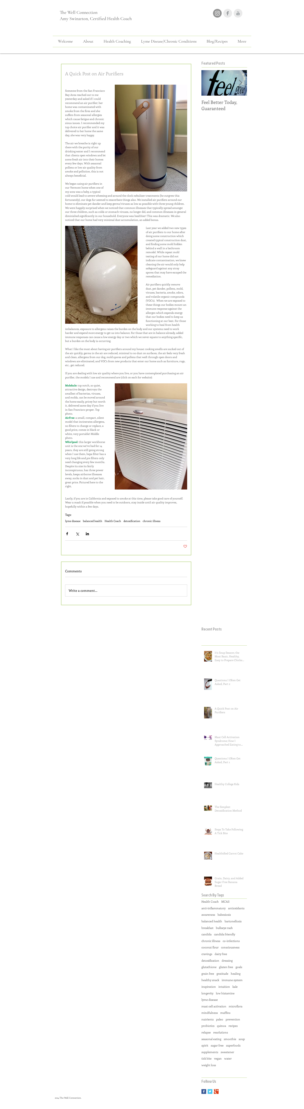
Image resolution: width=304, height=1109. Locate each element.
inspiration (208, 987)
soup (242, 1039)
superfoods (233, 1045)
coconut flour (210, 947)
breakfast (207, 928)
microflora (235, 1006)
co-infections (231, 941)
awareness (208, 915)
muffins (225, 1013)
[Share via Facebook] (67, 534)
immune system (232, 980)
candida (206, 934)
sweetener (227, 1052)
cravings (206, 954)
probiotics (207, 1026)
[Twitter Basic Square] (210, 1091)
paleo (219, 1019)
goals (239, 967)
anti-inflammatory (213, 908)
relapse (206, 1032)
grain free (207, 973)
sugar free (217, 1045)
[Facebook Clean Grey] (227, 13)
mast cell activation (213, 1006)
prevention (233, 1019)
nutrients (207, 1019)
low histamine (225, 993)
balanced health (92, 521)
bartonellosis (233, 921)
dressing (227, 960)
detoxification (131, 521)
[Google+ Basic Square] (216, 1091)
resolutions (220, 1032)
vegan (218, 1058)
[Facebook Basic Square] (203, 1091)
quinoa (221, 1026)
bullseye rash (224, 928)
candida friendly (224, 934)
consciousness (230, 947)
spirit (204, 1045)
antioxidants (236, 908)
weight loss (208, 1065)
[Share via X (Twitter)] (77, 534)
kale (235, 987)
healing (236, 973)
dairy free (221, 954)
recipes (233, 1026)
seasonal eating (211, 1039)
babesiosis (224, 915)
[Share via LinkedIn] (87, 534)
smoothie (230, 1039)
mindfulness (209, 1013)
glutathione (209, 967)
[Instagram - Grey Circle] (217, 13)
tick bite (206, 1058)
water (228, 1058)
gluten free (226, 967)
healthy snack (210, 980)
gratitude (222, 973)
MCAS (225, 901)
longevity (207, 993)
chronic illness (151, 521)
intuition (224, 987)
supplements (209, 1052)
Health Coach (113, 521)
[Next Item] (240, 83)
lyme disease (72, 521)
